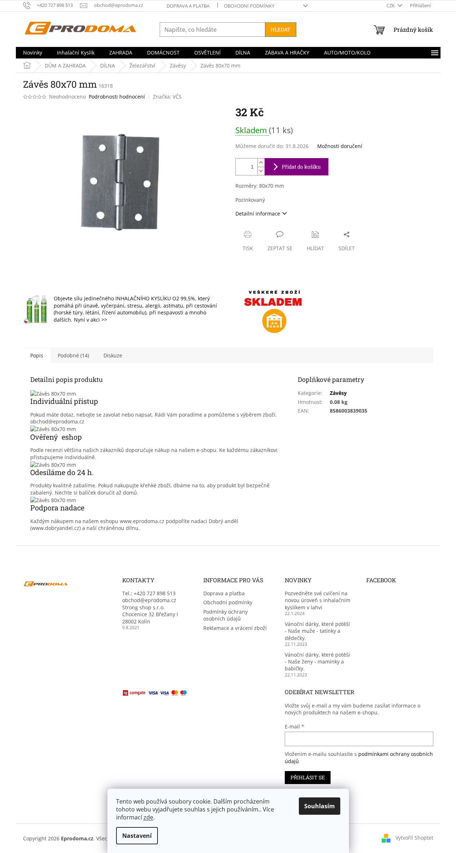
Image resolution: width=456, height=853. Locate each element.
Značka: (167, 96)
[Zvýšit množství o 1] (261, 162)
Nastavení (137, 836)
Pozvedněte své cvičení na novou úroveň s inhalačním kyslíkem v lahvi (317, 600)
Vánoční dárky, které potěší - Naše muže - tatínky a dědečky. (317, 631)
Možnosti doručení (339, 146)
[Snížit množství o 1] (261, 171)
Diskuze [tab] (112, 355)
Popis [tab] (36, 355)
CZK (391, 5)
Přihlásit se (308, 777)
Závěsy (338, 392)
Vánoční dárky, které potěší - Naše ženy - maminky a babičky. (317, 661)
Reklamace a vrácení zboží (235, 627)
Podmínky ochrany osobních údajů (225, 615)
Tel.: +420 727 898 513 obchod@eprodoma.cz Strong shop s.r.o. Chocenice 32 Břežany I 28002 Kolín (150, 607)
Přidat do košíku (301, 166)
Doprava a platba (188, 6)
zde (148, 817)
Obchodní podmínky (249, 6)
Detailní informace (257, 213)
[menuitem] (32, 52)
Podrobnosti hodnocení (117, 96)
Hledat (281, 29)
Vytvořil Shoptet (414, 837)
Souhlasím (319, 806)
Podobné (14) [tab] (73, 355)
